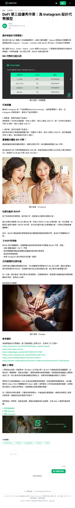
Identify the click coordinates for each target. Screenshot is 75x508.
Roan (10, 24)
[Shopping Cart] (56, 3)
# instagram (28, 443)
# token (18, 443)
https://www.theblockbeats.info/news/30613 (21, 358)
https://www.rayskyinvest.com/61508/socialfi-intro (24, 355)
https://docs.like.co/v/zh (12, 349)
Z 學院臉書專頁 (8, 408)
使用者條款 (33, 498)
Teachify (52, 501)
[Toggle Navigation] (70, 3)
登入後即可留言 (58, 471)
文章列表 (10, 10)
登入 (62, 3)
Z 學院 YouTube (8, 414)
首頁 (3, 10)
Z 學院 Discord (8, 411)
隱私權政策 (41, 498)
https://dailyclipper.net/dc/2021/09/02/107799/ (22, 352)
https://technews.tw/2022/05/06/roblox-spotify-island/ (26, 346)
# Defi (47, 443)
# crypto (39, 443)
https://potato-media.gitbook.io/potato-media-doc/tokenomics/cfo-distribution (35, 361)
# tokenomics (8, 443)
